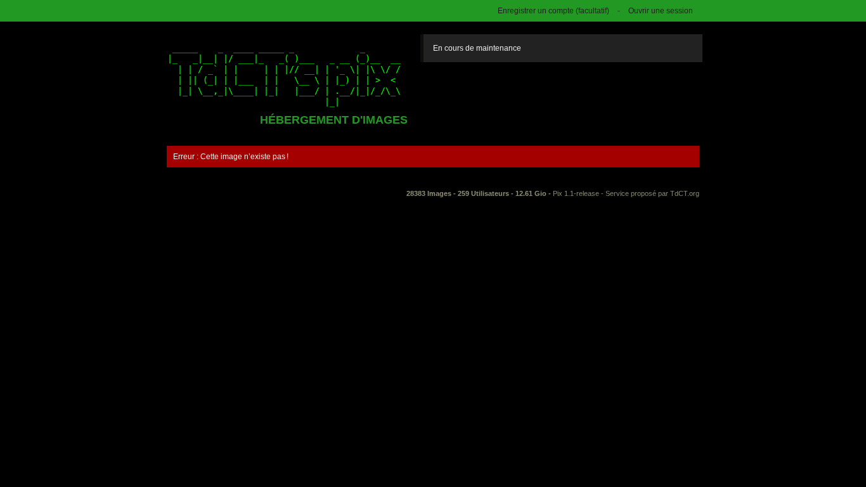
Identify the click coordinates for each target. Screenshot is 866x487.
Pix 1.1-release (576, 193)
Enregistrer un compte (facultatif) (553, 10)
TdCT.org (684, 193)
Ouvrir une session (660, 10)
